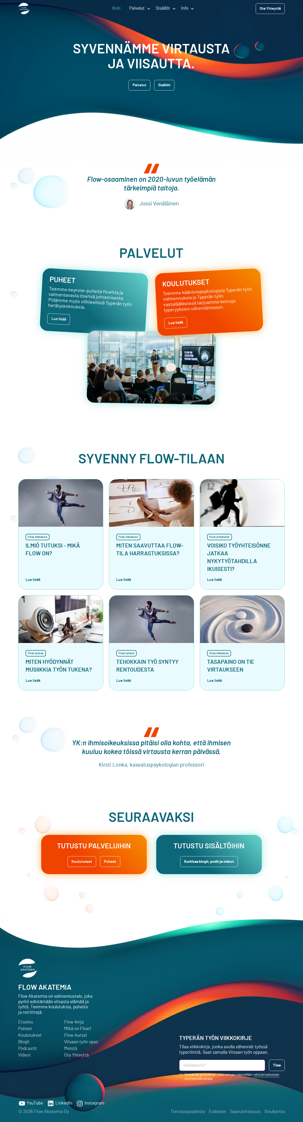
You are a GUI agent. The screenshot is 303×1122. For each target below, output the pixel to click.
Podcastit (27, 1048)
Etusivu (25, 1022)
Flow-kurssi (75, 1035)
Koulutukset (30, 1035)
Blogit (24, 1042)
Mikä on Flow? (77, 1029)
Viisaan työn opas (81, 1042)
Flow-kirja (74, 1022)
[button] (138, 8)
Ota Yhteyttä (76, 1055)
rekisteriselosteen (266, 1074)
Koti (116, 8)
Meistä (70, 1048)
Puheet (25, 1029)
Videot (24, 1055)
